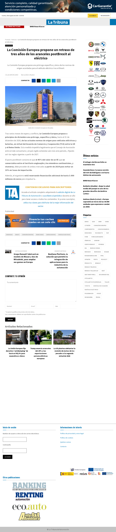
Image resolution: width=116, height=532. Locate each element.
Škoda (98, 297)
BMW (100, 221)
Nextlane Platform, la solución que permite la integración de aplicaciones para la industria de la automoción (57, 261)
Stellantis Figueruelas (93, 282)
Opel (102, 255)
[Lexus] (103, 91)
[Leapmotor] (97, 91)
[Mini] (97, 104)
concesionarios (103, 229)
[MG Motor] (91, 104)
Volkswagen (89, 293)
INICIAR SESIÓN (105, 15)
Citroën (87, 225)
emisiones (88, 233)
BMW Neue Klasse (37, 26)
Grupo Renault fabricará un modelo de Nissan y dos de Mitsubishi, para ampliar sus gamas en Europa (26, 258)
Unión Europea (51, 234)
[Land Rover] (91, 91)
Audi (93, 221)
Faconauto (99, 233)
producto (88, 263)
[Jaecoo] (91, 78)
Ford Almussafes (97, 237)
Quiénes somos (65, 442)
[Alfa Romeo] (91, 47)
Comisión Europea (27, 234)
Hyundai (101, 244)
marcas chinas (95, 248)
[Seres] (97, 123)
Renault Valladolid (91, 271)
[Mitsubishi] (103, 104)
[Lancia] (103, 85)
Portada (7, 40)
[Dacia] (91, 59)
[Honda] (91, 72)
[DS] (103, 59)
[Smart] (91, 129)
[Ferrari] (91, 66)
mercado (88, 252)
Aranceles (9, 234)
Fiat (107, 233)
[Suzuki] (103, 129)
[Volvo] (97, 142)
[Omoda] (97, 110)
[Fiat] (97, 66)
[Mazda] (97, 97)
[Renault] (103, 116)
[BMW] (103, 47)
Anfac (87, 221)
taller (107, 282)
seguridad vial (104, 274)
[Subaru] (97, 129)
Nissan (106, 252)
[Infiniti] (103, 72)
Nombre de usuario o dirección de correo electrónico (21, 434)
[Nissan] (91, 110)
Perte (96, 259)
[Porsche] (97, 116)
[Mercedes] (103, 97)
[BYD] (91, 53)
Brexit (17, 234)
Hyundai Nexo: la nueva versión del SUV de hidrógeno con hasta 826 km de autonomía (96, 172)
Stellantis (88, 278)
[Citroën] (97, 53)
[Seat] (89, 123)
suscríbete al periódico (52, 195)
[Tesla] (91, 135)
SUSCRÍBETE (92, 16)
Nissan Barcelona (91, 255)
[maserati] (91, 97)
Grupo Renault (90, 244)
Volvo (99, 293)
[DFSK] (97, 59)
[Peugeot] (91, 116)
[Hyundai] (97, 72)
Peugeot (104, 259)
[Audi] (97, 47)
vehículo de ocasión (100, 286)
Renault (98, 263)
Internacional (9, 45)
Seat (103, 271)
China (107, 221)
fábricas (88, 240)
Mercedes (97, 252)
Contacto (63, 446)
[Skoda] (105, 123)
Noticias (14, 40)
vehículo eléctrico (64, 234)
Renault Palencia (90, 267)
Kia (86, 248)
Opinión (87, 259)
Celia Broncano (11, 75)
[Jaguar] (97, 78)
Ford (86, 237)
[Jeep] (103, 78)
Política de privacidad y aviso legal (72, 433)
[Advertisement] (58, 392)
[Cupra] (103, 53)
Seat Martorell (90, 274)
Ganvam (96, 240)
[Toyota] (97, 135)
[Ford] (103, 66)
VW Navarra (88, 297)
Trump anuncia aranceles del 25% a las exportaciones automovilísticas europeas (40, 353)
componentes (89, 229)
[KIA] (97, 85)
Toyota (87, 286)
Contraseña (7, 445)
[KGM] (91, 85)
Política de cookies (66, 438)
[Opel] (103, 110)
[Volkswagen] (103, 135)
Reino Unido (40, 234)
